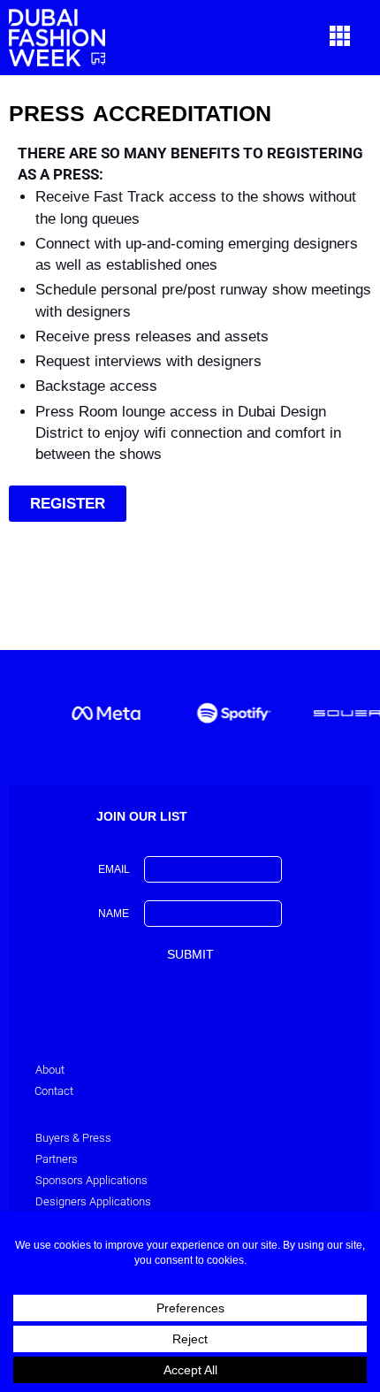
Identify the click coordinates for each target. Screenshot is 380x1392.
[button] (340, 37)
